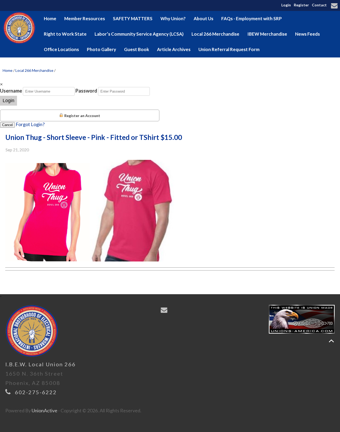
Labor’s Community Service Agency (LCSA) (139, 34)
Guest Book (136, 49)
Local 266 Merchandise (215, 34)
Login (286, 5)
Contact (319, 5)
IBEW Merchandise (267, 34)
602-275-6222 (36, 392)
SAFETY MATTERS (132, 18)
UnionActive (44, 410)
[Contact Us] (335, 6)
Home (50, 18)
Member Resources (84, 18)
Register (301, 5)
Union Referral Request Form (229, 49)
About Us (203, 18)
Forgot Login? (30, 124)
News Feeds (307, 34)
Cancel (7, 125)
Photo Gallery (101, 49)
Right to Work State (65, 34)
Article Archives (173, 49)
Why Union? (173, 18)
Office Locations (61, 49)
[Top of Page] (331, 341)
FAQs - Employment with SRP (251, 18)
